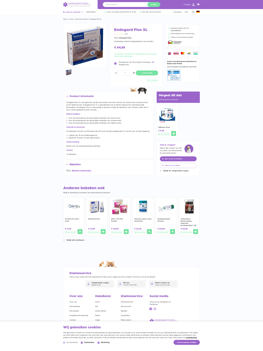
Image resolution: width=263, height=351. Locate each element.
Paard (97, 315)
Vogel (97, 320)
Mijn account (126, 306)
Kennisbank (74, 311)
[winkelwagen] (198, 5)
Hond (71, 19)
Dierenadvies (74, 306)
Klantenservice (127, 302)
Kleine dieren (100, 311)
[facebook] (151, 309)
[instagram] (155, 309)
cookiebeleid (191, 337)
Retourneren (126, 320)
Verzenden (125, 315)
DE (193, 12)
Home (65, 19)
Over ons (73, 302)
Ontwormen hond (81, 19)
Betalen (124, 311)
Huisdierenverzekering (78, 315)
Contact (72, 320)
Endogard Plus (125, 38)
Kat (96, 306)
